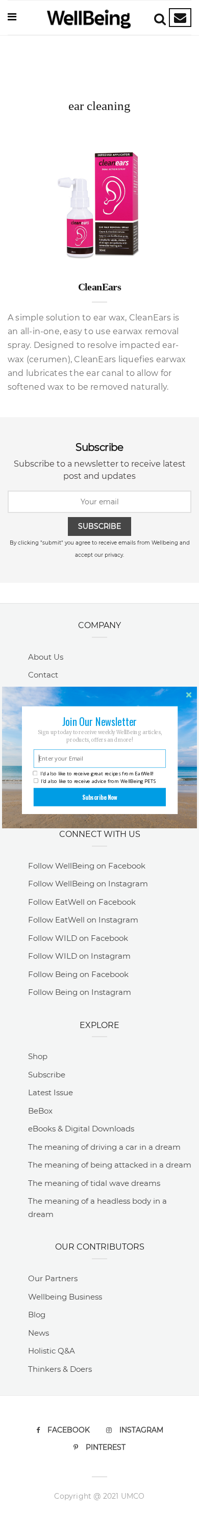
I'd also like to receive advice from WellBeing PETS (98, 781)
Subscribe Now (99, 797)
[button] (99, 721)
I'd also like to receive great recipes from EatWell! (96, 773)
